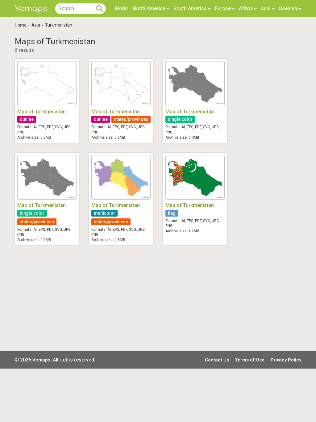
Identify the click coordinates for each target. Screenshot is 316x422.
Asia (35, 25)
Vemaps (31, 8)
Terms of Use (249, 360)
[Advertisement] (158, 298)
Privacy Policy (286, 360)
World (121, 8)
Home (21, 25)
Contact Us (217, 360)
